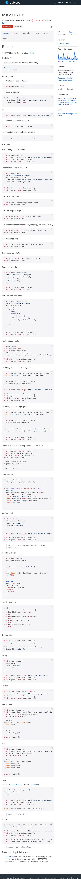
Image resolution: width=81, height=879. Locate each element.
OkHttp (31, 53)
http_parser (71, 100)
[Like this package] (50, 27)
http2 (63, 100)
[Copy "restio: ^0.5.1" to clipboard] (23, 15)
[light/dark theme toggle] (75, 2)
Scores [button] (4, 39)
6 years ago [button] (14, 20)
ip (58, 102)
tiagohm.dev (26, 20)
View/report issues (65, 80)
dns (33, 785)
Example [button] (26, 33)
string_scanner (63, 104)
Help (67, 2)
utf (71, 104)
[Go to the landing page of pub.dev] (12, 2)
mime (67, 102)
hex (59, 100)
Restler (8, 857)
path (71, 102)
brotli (60, 98)
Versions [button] (46, 33)
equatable (72, 98)
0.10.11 (4, 23)
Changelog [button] (16, 33)
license (69, 89)
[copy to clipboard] (52, 67)
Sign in (60, 3)
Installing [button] (36, 33)
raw (75, 102)
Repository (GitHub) (65, 78)
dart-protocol (15, 785)
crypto (65, 98)
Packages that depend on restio (67, 115)
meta (62, 102)
